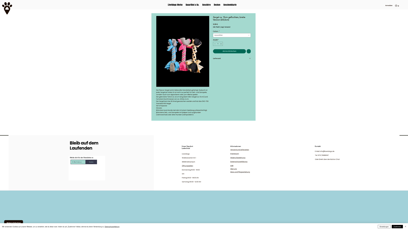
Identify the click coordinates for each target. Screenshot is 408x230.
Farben (216, 31)
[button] (397, 5)
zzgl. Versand (225, 27)
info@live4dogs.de (327, 151)
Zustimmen (397, 227)
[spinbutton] (218, 44)
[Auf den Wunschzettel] (249, 51)
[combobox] (232, 35)
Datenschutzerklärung (112, 227)
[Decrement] (214, 44)
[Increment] (221, 44)
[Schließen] (405, 226)
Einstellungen (384, 227)
